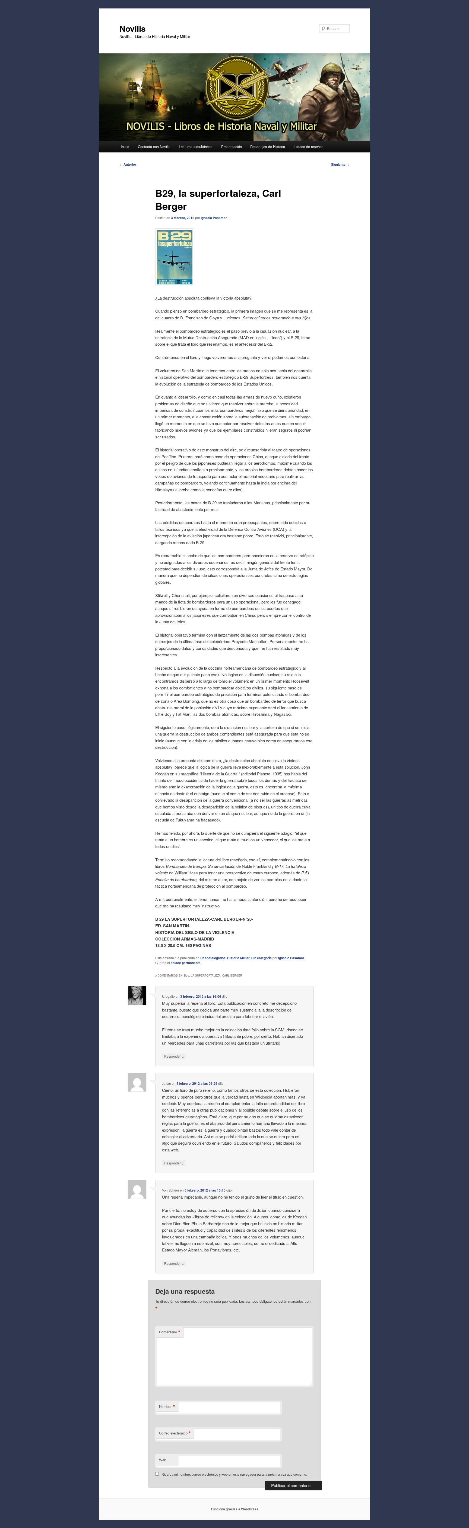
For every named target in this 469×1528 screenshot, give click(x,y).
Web (162, 1459)
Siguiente (340, 164)
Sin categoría (261, 957)
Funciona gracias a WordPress (234, 1509)
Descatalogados (213, 957)
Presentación (231, 146)
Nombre (167, 1406)
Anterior (127, 164)
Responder (174, 1056)
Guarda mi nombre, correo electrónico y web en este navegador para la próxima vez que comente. (234, 1474)
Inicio (125, 146)
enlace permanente (186, 962)
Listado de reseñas (309, 146)
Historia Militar (238, 957)
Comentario (169, 1332)
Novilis (132, 28)
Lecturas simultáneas (196, 146)
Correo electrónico (175, 1433)
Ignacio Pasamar (214, 217)
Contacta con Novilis (154, 146)
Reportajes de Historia (267, 146)
